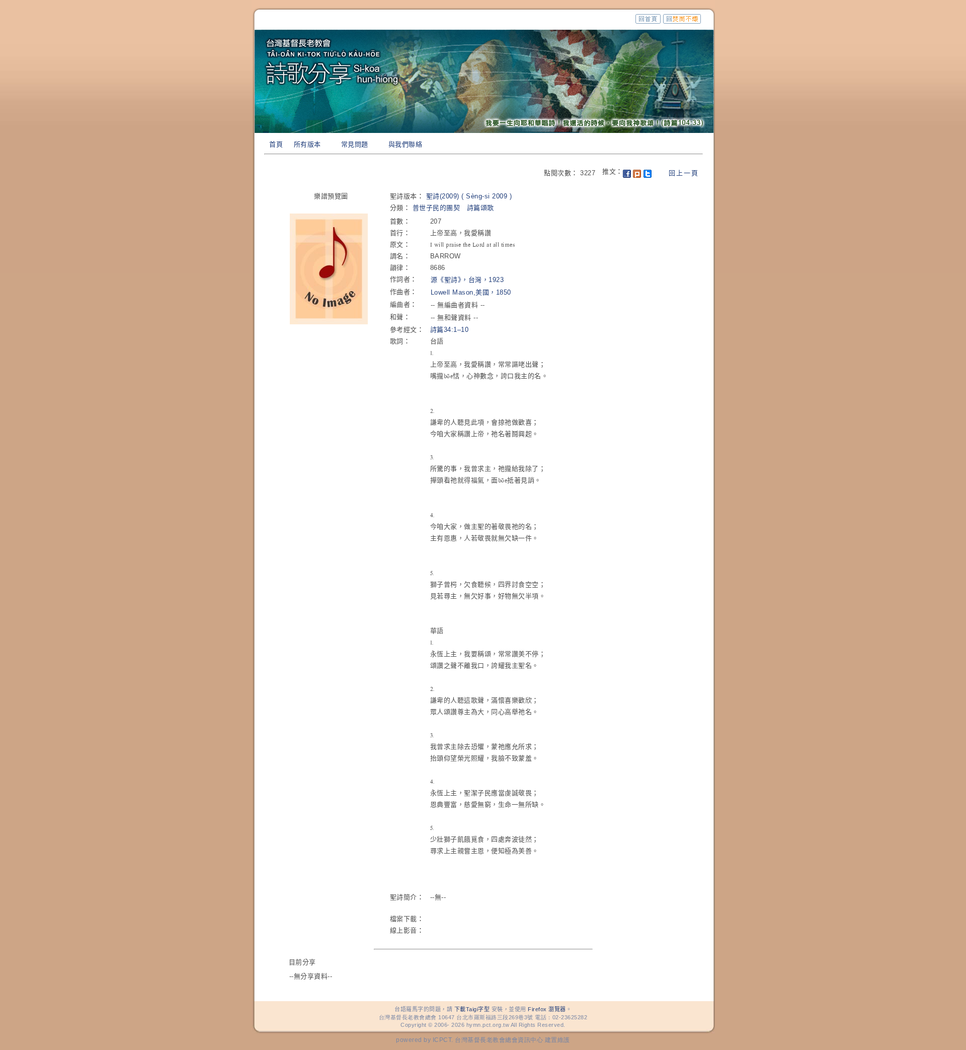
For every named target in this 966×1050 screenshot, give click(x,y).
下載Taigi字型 (472, 1009)
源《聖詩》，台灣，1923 (467, 280)
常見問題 (354, 144)
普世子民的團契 (436, 208)
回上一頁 (684, 173)
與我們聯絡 (405, 144)
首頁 (276, 144)
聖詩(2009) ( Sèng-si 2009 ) (469, 196)
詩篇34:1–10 (449, 329)
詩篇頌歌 (480, 208)
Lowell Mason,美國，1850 (471, 292)
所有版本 (307, 144)
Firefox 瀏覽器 (547, 1009)
